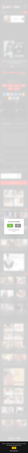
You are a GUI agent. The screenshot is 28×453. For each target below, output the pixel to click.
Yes (10, 225)
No (18, 225)
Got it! (14, 447)
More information (14, 450)
